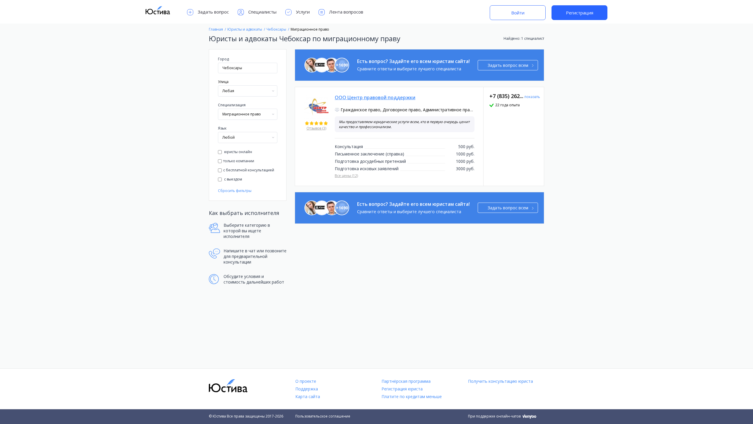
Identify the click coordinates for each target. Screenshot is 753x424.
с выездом (232, 179)
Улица (223, 81)
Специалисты (262, 12)
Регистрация (579, 13)
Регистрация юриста (402, 389)
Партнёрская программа (406, 381)
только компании (238, 160)
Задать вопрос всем (508, 65)
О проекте (305, 381)
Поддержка (306, 389)
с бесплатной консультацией (248, 170)
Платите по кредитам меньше (412, 396)
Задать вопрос (213, 12)
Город (223, 59)
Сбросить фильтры (234, 190)
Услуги (303, 12)
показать (532, 96)
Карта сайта (307, 396)
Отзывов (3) (316, 128)
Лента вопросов (346, 12)
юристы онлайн (237, 151)
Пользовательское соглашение (322, 416)
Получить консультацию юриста (500, 381)
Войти (517, 13)
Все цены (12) (346, 175)
